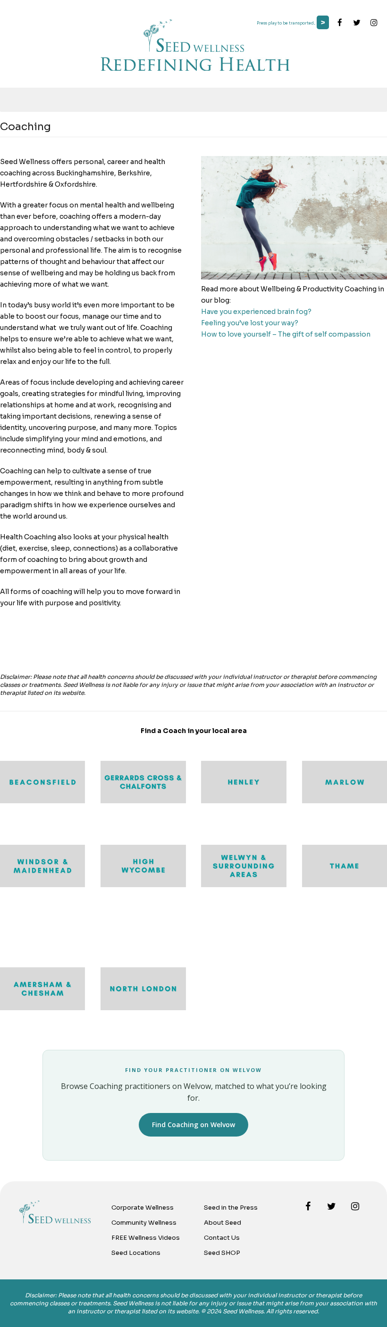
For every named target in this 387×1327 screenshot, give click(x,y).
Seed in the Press (231, 1207)
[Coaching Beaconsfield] (42, 801)
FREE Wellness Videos (145, 1238)
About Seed (222, 1223)
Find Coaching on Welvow (193, 1124)
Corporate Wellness (142, 1207)
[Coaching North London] (143, 1008)
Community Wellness (144, 1223)
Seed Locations (135, 1253)
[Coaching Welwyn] (243, 885)
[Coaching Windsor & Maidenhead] (42, 885)
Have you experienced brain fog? (256, 311)
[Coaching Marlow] (344, 801)
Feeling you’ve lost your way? (249, 323)
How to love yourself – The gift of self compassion (285, 334)
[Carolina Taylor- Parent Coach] (42, 1008)
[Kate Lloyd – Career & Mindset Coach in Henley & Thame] (243, 801)
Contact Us (222, 1238)
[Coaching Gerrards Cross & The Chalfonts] (143, 801)
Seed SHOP (222, 1253)
